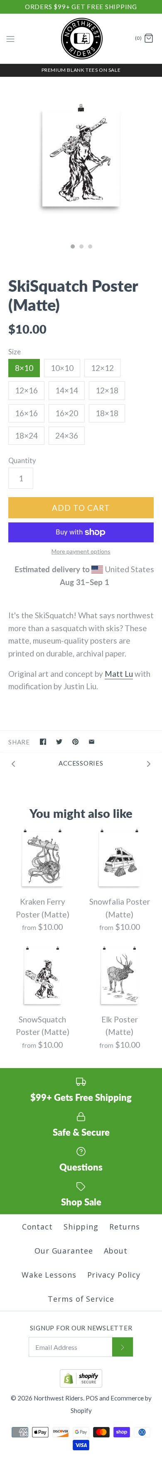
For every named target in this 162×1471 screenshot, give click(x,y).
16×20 (66, 413)
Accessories (81, 763)
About (116, 1251)
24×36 (66, 435)
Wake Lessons (49, 1275)
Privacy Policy (114, 1275)
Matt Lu (119, 673)
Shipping (81, 1227)
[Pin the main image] (75, 742)
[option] (81, 158)
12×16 (26, 390)
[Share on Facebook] (43, 742)
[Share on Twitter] (59, 742)
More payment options (81, 551)
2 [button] (81, 247)
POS (92, 1398)
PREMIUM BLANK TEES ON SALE (81, 70)
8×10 (24, 368)
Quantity (22, 460)
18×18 (107, 413)
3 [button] (90, 247)
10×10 (62, 368)
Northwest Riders (58, 1398)
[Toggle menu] (10, 38)
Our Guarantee (63, 1251)
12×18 (107, 390)
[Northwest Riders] (81, 38)
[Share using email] (91, 742)
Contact (37, 1227)
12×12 (102, 368)
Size (14, 352)
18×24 (26, 435)
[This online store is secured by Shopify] (81, 1385)
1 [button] (72, 247)
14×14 (66, 390)
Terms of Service (81, 1299)
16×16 (26, 413)
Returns (124, 1227)
